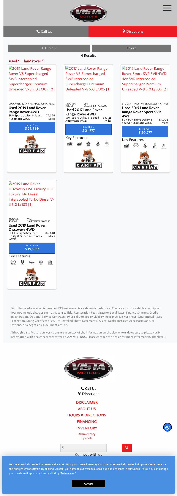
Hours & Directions (86, 415)
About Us (87, 409)
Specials (87, 438)
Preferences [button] (67, 473)
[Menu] (167, 8)
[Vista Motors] (88, 13)
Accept (88, 483)
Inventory (86, 428)
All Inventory (86, 434)
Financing (87, 422)
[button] (167, 427)
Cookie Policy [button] (140, 468)
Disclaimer (87, 403)
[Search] (127, 448)
